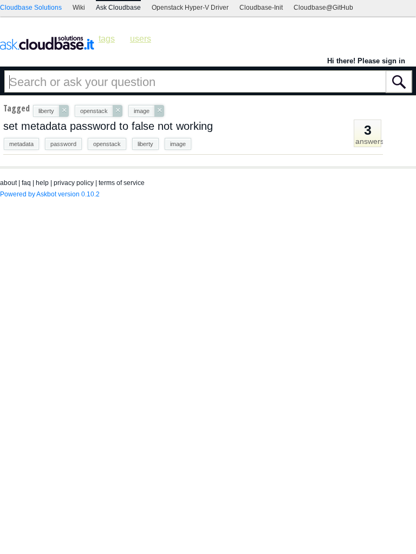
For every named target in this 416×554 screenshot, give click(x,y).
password (63, 144)
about (8, 183)
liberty (145, 144)
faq (26, 183)
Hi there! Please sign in (366, 61)
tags (107, 38)
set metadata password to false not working (108, 126)
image (178, 144)
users (140, 38)
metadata (21, 144)
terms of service (122, 183)
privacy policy (74, 183)
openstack (107, 144)
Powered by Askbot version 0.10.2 (50, 194)
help (42, 183)
